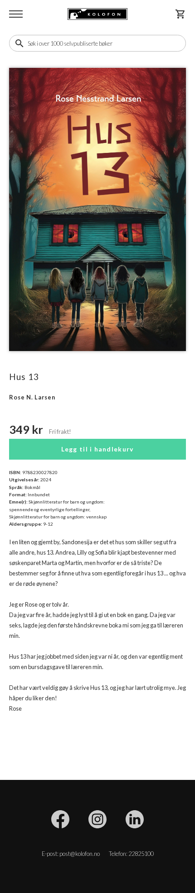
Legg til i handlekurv (97, 449)
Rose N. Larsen (32, 397)
